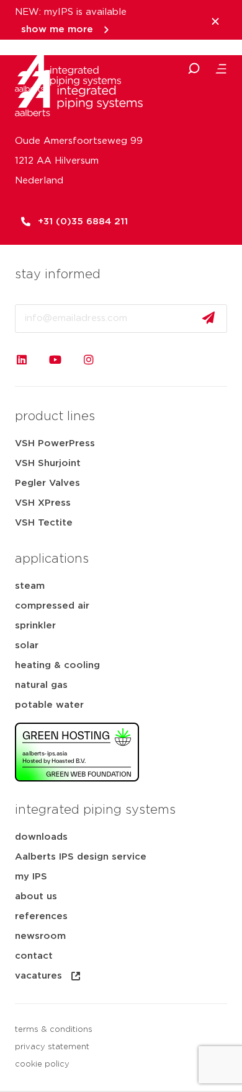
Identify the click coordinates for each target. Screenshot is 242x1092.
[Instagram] (89, 359)
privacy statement (52, 1047)
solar (26, 645)
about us (36, 896)
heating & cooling (57, 665)
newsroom (40, 936)
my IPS (31, 876)
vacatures (38, 975)
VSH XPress (43, 503)
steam (30, 586)
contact (34, 956)
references (41, 916)
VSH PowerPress (55, 443)
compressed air (52, 605)
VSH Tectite (44, 522)
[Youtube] (55, 359)
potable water (49, 705)
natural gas (41, 685)
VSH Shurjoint (48, 463)
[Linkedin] (22, 359)
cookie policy (42, 1064)
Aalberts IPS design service (80, 856)
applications (52, 559)
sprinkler (35, 625)
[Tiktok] (122, 359)
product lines (55, 416)
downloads (41, 837)
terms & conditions (53, 1030)
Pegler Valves (47, 483)
